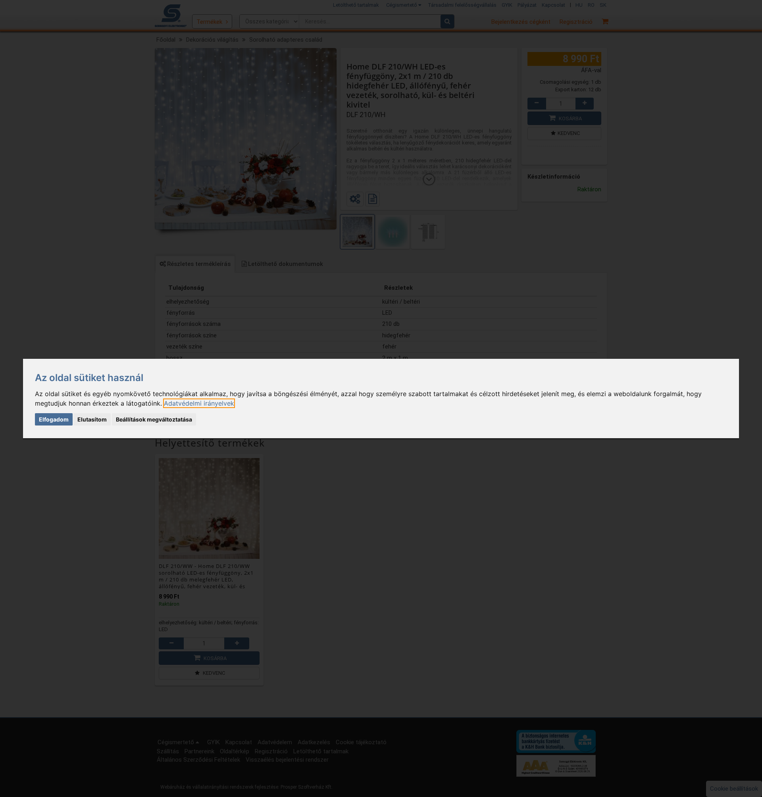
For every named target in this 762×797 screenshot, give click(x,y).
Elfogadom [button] (54, 419)
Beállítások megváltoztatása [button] (154, 419)
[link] (199, 403)
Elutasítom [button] (92, 419)
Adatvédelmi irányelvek (199, 403)
